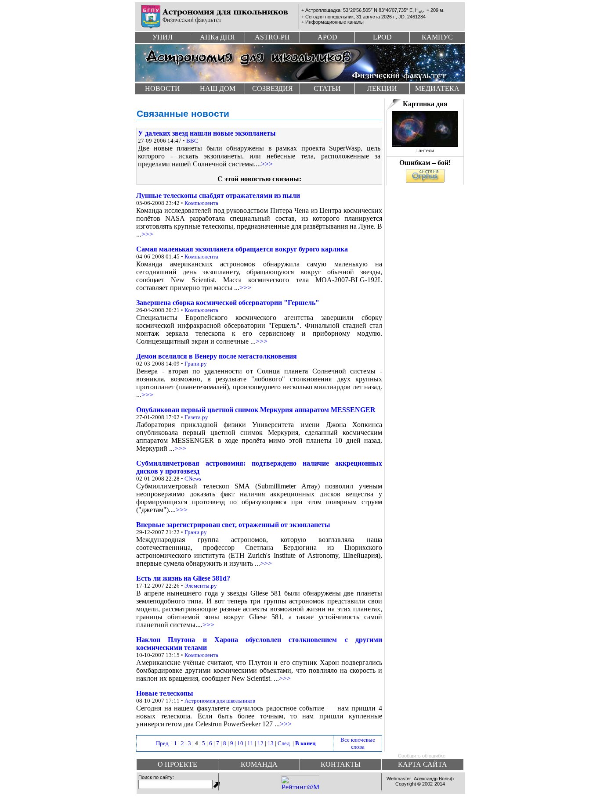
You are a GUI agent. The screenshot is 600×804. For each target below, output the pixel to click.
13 (270, 743)
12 (260, 743)
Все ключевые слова (357, 743)
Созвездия (272, 88)
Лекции (382, 88)
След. (284, 743)
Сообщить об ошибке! (422, 755)
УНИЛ (162, 37)
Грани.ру (195, 363)
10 (240, 743)
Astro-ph (272, 37)
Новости (162, 88)
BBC (192, 140)
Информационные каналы (334, 22)
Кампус (437, 37)
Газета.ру (196, 417)
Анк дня (217, 37)
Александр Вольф (434, 778)
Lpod (382, 37)
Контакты (341, 764)
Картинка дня (425, 104)
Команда (259, 764)
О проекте (177, 764)
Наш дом (217, 88)
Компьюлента (201, 203)
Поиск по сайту (155, 777)
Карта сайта (422, 764)
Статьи (327, 88)
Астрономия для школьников (219, 700)
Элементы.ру (200, 585)
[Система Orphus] (425, 180)
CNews (192, 478)
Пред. (163, 743)
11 (250, 743)
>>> (267, 164)
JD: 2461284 (412, 16)
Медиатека (437, 88)
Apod (327, 37)
